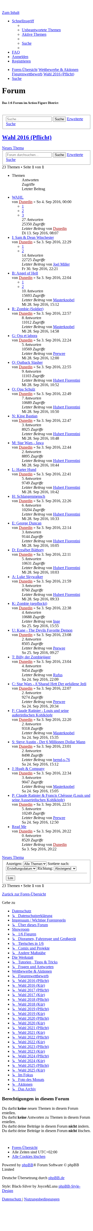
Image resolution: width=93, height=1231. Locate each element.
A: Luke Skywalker (27, 577)
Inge (56, 621)
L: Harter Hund (24, 469)
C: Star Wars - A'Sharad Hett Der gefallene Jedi (49, 684)
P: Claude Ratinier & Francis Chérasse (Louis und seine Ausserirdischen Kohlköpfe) (51, 797)
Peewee (59, 353)
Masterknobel (63, 300)
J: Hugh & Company (28, 769)
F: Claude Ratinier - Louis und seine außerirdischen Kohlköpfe (40, 712)
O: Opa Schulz (23, 389)
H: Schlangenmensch (28, 496)
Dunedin (25, 202)
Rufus (57, 675)
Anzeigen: (14, 864)
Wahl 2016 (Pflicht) (27, 137)
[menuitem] (41, 30)
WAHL (18, 197)
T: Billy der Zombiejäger (31, 657)
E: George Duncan (26, 523)
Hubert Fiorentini (66, 380)
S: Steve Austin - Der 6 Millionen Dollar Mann (48, 742)
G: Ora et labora (24, 336)
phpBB (27, 1165)
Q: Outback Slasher (27, 362)
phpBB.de (56, 1178)
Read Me (19, 827)
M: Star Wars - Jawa (28, 443)
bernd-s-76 (61, 760)
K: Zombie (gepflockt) (29, 603)
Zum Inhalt (10, 12)
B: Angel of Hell (25, 273)
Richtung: (45, 868)
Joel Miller (61, 264)
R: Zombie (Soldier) (27, 309)
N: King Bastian (24, 416)
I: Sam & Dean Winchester (33, 237)
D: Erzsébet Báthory (28, 550)
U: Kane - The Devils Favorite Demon (42, 630)
